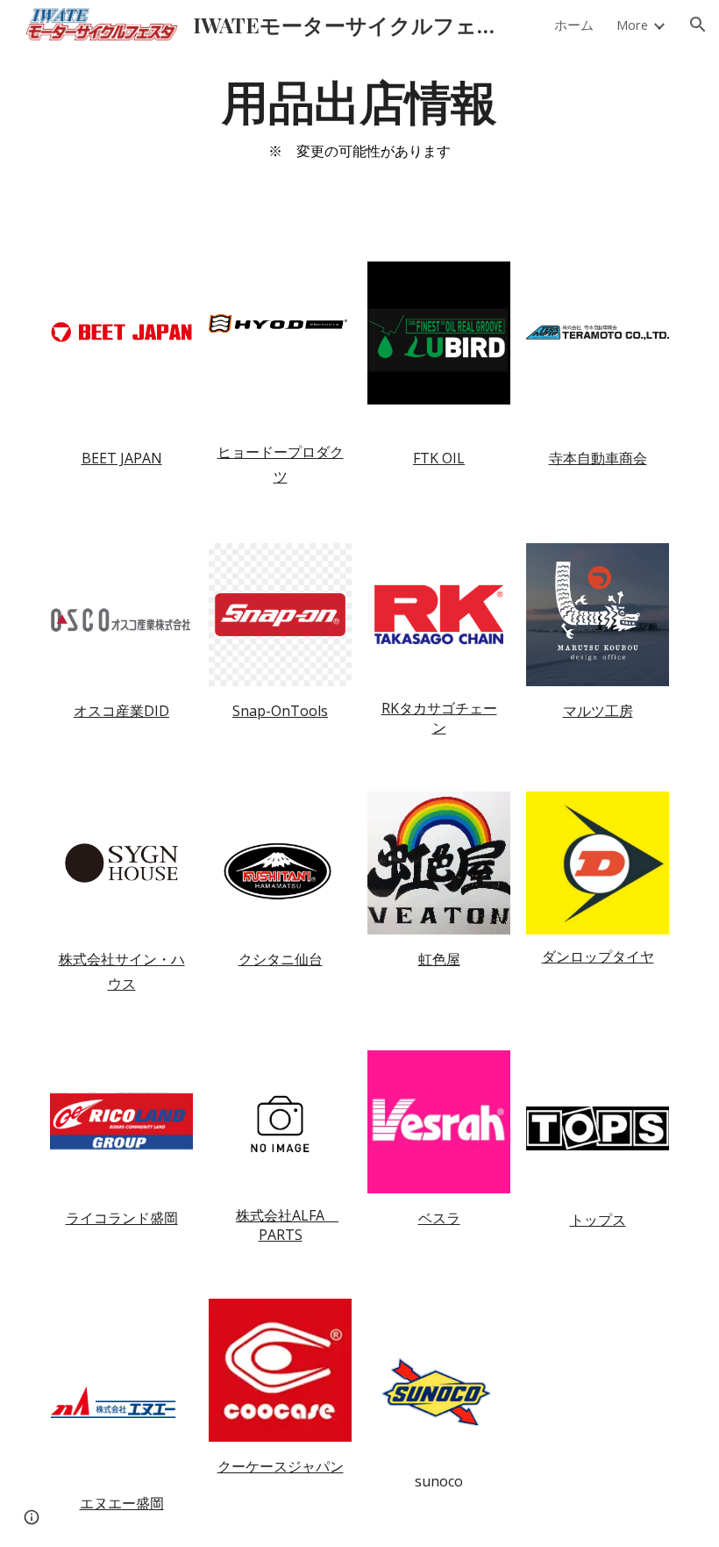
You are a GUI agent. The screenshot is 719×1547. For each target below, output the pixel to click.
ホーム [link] (574, 24)
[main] (360, 126)
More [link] (632, 24)
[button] (698, 25)
